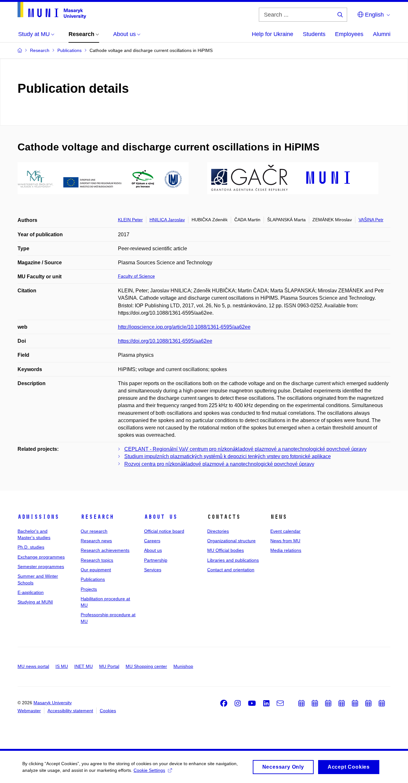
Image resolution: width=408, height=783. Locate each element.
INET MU (83, 666)
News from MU (285, 540)
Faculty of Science (136, 276)
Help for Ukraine (272, 34)
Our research (94, 531)
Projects (89, 589)
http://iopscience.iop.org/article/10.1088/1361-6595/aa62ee (184, 327)
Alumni (381, 34)
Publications (93, 579)
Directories (218, 531)
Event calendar (285, 531)
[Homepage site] (52, 10)
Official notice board (164, 531)
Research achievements (105, 550)
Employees (349, 34)
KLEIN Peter (130, 219)
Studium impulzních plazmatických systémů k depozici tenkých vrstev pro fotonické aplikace (227, 456)
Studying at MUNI (35, 601)
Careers (152, 540)
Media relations (285, 550)
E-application (31, 592)
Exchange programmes (41, 557)
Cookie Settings (149, 770)
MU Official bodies (225, 550)
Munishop (183, 666)
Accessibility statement (70, 710)
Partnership (155, 560)
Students (314, 34)
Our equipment (96, 569)
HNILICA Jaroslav (167, 219)
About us (160, 516)
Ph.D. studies (31, 547)
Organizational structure (231, 540)
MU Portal (109, 666)
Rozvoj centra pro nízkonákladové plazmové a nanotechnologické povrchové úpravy (219, 464)
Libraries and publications (233, 560)
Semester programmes (41, 566)
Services (152, 569)
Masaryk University (52, 702)
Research (97, 516)
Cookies (108, 710)
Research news (96, 540)
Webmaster (29, 710)
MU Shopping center (146, 666)
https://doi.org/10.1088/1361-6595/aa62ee (165, 341)
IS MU (61, 666)
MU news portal (33, 666)
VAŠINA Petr (371, 219)
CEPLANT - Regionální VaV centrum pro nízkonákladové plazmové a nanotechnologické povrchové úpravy (245, 449)
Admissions (38, 516)
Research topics (97, 560)
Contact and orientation (230, 569)
